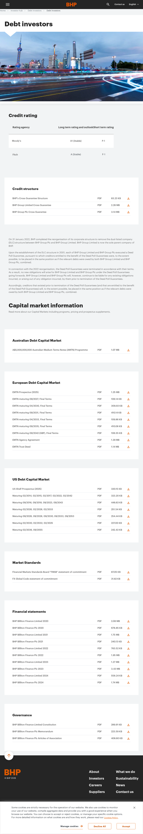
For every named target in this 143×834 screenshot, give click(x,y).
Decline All (100, 826)
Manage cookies (69, 826)
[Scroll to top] (8, 755)
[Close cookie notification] (134, 808)
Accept (126, 826)
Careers (95, 785)
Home (3, 11)
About (94, 771)
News (120, 785)
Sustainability (127, 778)
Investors (96, 778)
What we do (125, 771)
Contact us (120, 4)
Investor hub (17, 11)
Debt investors (34, 11)
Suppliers (97, 791)
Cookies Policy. (111, 818)
